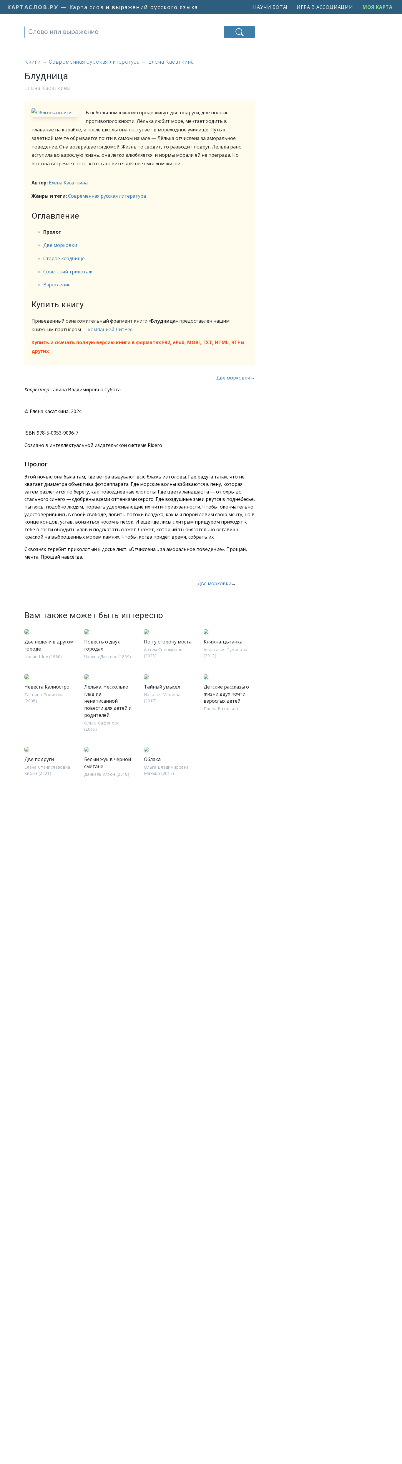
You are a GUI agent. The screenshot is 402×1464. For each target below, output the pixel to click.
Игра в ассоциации (325, 7)
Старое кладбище (64, 258)
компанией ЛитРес (110, 329)
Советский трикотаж (67, 271)
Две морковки (60, 245)
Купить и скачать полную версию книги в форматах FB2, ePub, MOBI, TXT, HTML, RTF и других (137, 346)
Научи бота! (270, 7)
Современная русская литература (107, 196)
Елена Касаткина (68, 182)
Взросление (57, 284)
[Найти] (240, 32)
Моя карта (378, 7)
